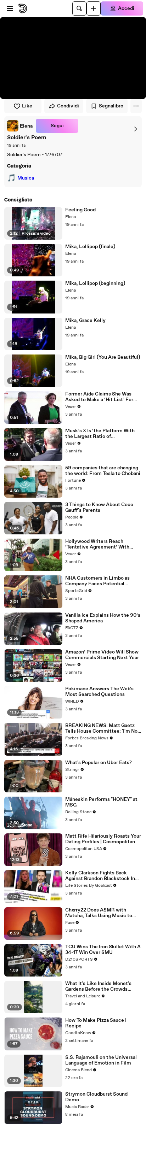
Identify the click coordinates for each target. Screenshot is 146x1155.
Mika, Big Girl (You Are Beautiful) (102, 357)
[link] (20, 125)
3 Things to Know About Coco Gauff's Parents (99, 507)
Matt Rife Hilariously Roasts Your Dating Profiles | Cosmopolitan (103, 839)
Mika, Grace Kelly (85, 320)
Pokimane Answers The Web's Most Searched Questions (99, 691)
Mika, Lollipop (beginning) (95, 283)
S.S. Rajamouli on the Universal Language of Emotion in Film (101, 1060)
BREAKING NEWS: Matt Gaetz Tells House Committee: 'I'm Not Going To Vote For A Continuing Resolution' (102, 728)
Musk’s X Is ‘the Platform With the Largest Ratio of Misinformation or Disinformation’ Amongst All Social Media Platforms (100, 433)
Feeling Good (80, 210)
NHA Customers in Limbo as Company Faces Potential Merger (97, 581)
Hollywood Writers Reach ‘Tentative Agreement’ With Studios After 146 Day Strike (97, 544)
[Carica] (93, 8)
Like (27, 106)
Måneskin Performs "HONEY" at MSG (101, 802)
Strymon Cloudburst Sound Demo (96, 1097)
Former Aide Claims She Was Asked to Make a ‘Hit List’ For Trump (99, 397)
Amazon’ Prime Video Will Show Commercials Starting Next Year (102, 655)
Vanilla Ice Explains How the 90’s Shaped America (102, 618)
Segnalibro (111, 106)
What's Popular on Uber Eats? (98, 763)
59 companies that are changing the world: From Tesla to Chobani (102, 470)
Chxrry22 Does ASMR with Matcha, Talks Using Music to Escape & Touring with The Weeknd (98, 913)
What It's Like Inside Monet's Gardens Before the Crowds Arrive (98, 986)
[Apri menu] (10, 8)
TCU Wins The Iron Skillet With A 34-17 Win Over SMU (103, 949)
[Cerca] (79, 8)
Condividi (68, 106)
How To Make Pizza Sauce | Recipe (96, 1023)
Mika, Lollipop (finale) (90, 247)
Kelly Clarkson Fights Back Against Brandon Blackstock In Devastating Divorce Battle (100, 875)
